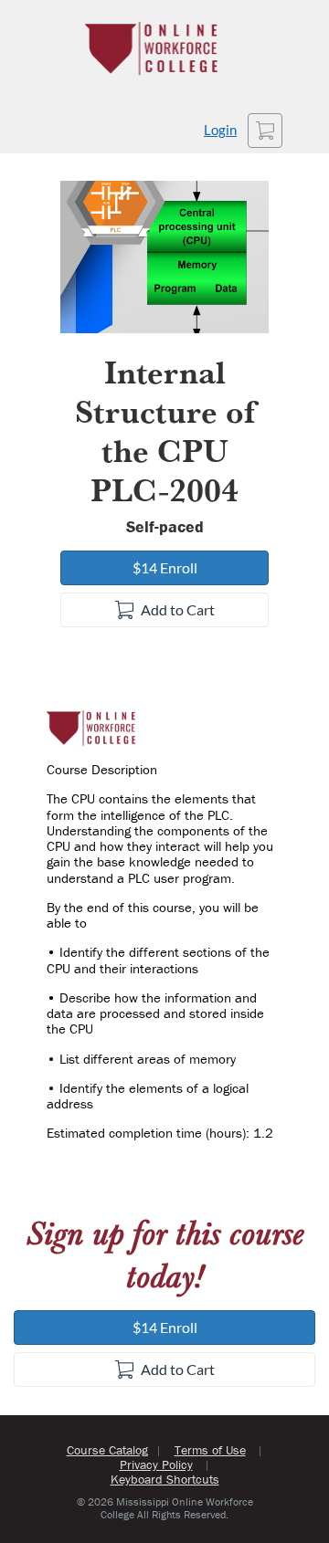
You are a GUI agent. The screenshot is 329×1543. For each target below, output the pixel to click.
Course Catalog (107, 1450)
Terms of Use (210, 1450)
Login (220, 130)
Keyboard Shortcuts (165, 1479)
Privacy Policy (156, 1464)
